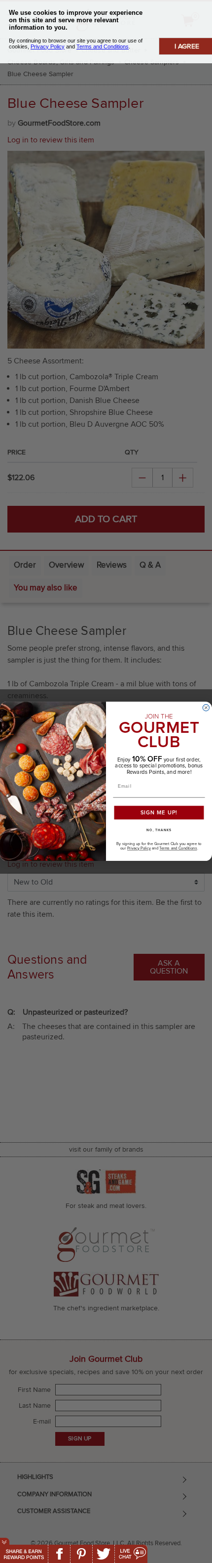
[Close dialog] (206, 708)
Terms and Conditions (178, 849)
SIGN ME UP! (159, 813)
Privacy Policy (139, 849)
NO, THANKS (158, 830)
